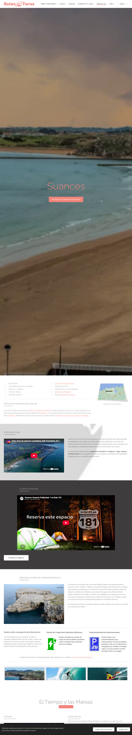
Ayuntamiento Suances (67, 395)
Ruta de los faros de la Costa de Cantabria (72, 416)
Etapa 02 (44, 413)
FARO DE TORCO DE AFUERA (39, 410)
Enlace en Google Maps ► (82, 657)
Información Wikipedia (63, 392)
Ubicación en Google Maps (64, 383)
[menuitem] (49, 4)
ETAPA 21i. (11, 416)
